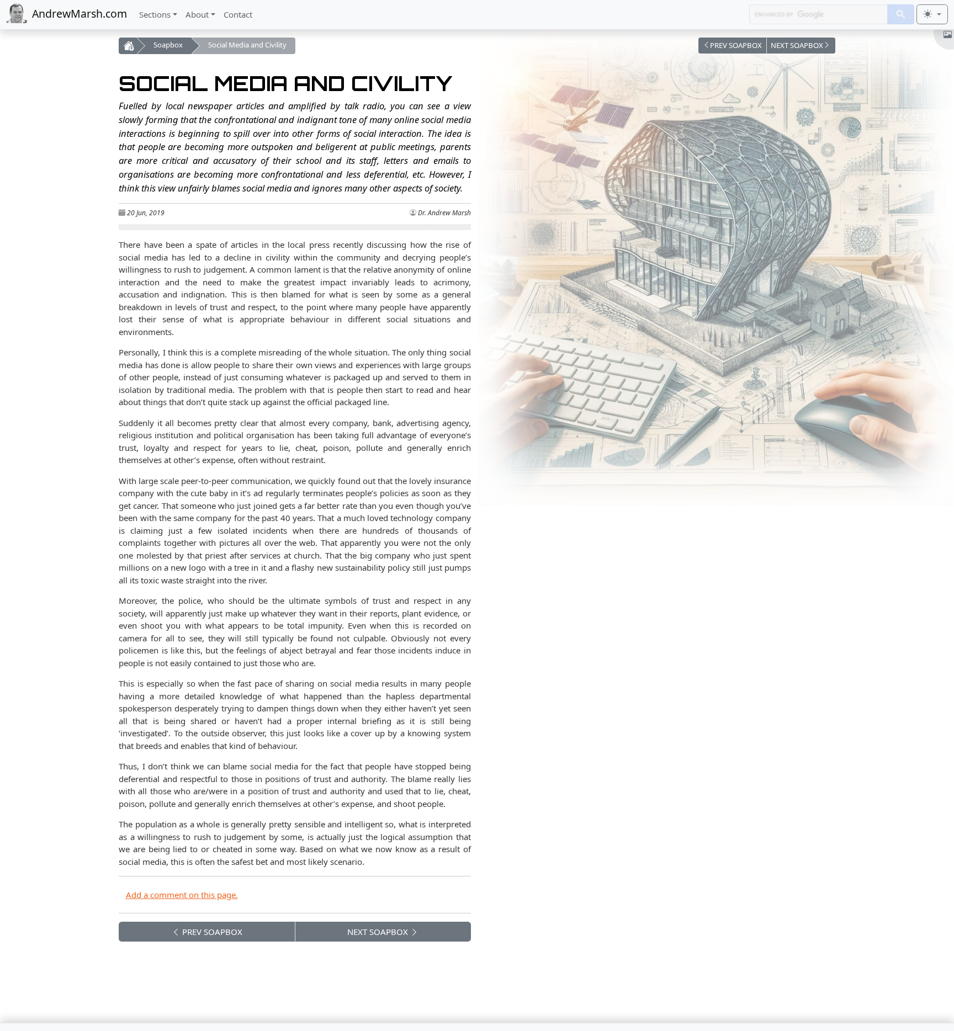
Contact (238, 14)
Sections (155, 14)
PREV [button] (211, 931)
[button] (732, 46)
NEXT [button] (377, 931)
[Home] (127, 46)
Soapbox (168, 45)
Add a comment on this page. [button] (182, 894)
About (197, 14)
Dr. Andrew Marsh (444, 212)
